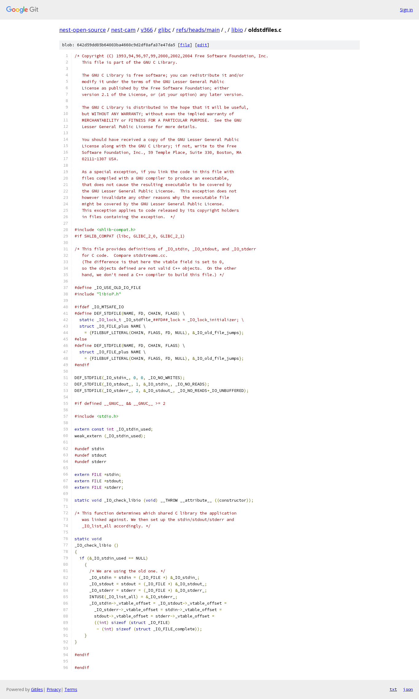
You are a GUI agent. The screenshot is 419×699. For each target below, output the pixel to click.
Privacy (54, 689)
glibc (164, 29)
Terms (70, 689)
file (185, 44)
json (408, 689)
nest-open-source (82, 29)
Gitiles (37, 689)
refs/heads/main (198, 29)
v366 (147, 29)
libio (237, 29)
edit (202, 44)
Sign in (406, 10)
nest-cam (123, 29)
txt (393, 689)
